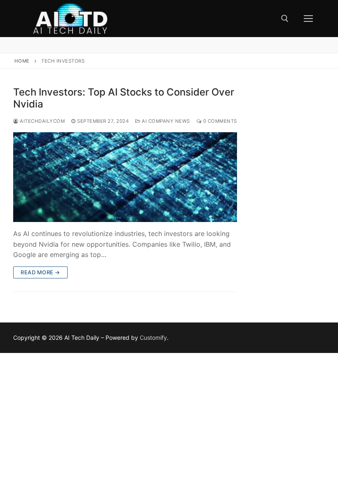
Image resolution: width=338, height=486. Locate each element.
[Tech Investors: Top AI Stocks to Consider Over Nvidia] (125, 177)
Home (22, 61)
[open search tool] (285, 18)
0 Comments (219, 121)
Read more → (40, 272)
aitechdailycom (42, 121)
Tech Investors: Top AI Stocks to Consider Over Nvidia (123, 98)
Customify (153, 337)
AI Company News (165, 121)
